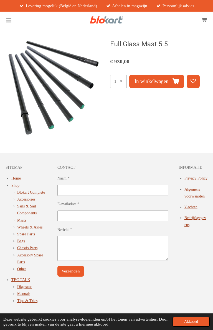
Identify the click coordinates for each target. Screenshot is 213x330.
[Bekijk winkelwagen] (204, 19)
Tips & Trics (27, 301)
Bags (21, 241)
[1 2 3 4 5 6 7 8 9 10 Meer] (118, 81)
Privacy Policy (195, 178)
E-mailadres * (68, 204)
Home (16, 178)
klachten (190, 207)
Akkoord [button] (191, 321)
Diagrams (24, 287)
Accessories (26, 199)
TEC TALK (20, 280)
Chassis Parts (27, 248)
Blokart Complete (31, 192)
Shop (15, 185)
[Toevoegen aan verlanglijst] (193, 81)
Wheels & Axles (29, 227)
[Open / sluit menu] (9, 19)
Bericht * (64, 230)
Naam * (63, 178)
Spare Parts (26, 234)
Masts (21, 220)
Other (21, 269)
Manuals (23, 294)
